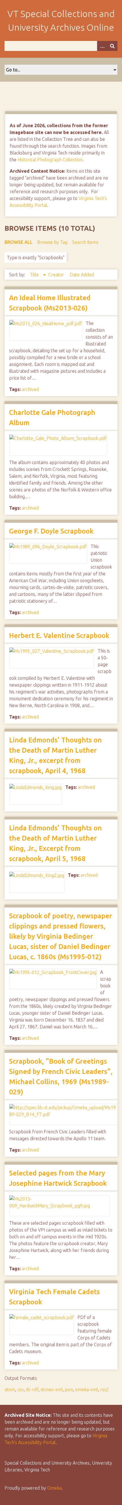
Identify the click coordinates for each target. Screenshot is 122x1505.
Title (35, 274)
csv (20, 1389)
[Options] (102, 46)
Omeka (54, 1487)
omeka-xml (86, 1389)
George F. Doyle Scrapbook (51, 531)
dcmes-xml (52, 1389)
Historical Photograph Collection (50, 159)
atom (10, 1389)
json (69, 1389)
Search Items (85, 242)
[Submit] (112, 46)
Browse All (19, 242)
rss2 (104, 1389)
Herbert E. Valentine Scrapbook (59, 635)
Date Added (82, 274)
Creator (56, 274)
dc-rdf (32, 1389)
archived (30, 389)
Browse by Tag (52, 242)
